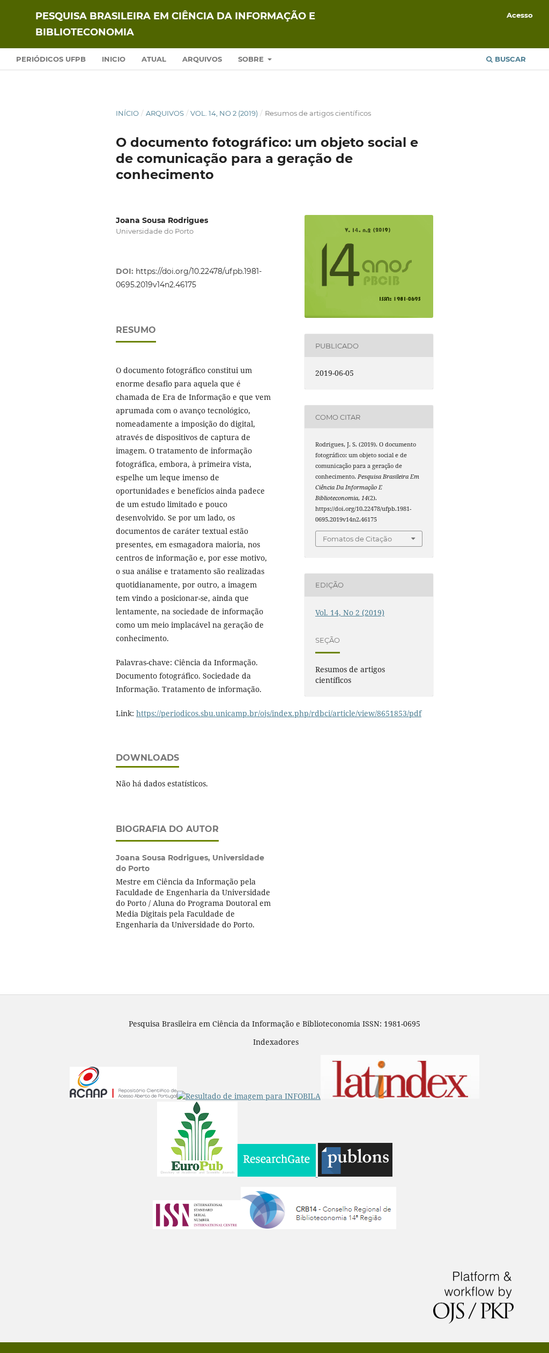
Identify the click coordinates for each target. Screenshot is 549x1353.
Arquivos (202, 59)
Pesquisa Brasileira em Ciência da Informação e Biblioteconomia (175, 24)
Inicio (113, 59)
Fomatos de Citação (357, 538)
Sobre (252, 59)
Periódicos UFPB (51, 59)
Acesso (520, 15)
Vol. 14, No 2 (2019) (224, 113)
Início (127, 113)
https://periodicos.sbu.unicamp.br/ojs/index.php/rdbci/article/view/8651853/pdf (278, 713)
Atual (154, 59)
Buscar (509, 59)
